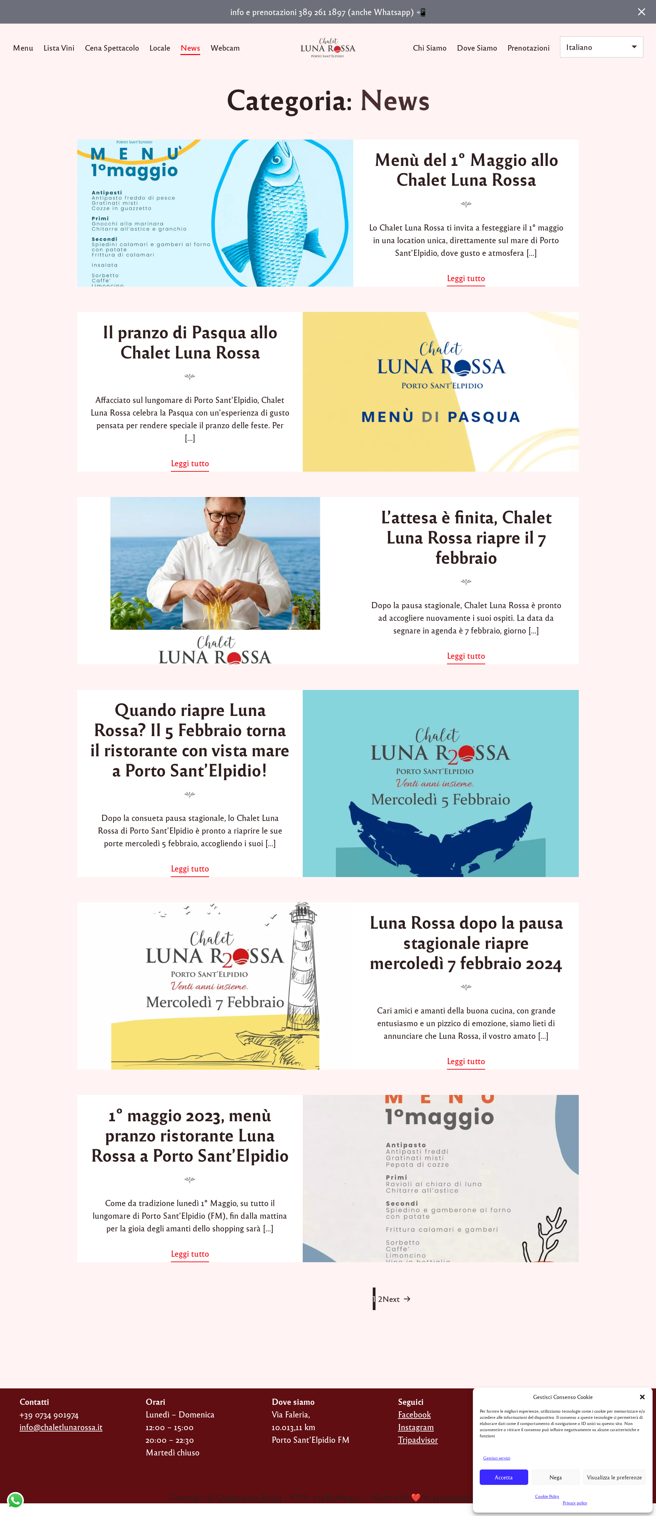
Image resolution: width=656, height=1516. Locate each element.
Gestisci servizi (496, 1458)
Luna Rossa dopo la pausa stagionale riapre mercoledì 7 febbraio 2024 (466, 942)
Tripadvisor (418, 1439)
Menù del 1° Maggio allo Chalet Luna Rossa (466, 169)
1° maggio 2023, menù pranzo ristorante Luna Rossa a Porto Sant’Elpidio (190, 1134)
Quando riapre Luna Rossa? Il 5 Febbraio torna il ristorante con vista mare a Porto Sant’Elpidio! (189, 739)
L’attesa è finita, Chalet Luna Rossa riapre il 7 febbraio (466, 536)
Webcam (225, 47)
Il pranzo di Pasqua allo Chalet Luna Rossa (189, 341)
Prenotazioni (528, 47)
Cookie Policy (547, 1496)
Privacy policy (575, 1502)
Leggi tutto (470, 279)
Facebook (414, 1414)
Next (391, 1299)
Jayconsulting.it (460, 1497)
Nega (555, 1477)
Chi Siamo (430, 47)
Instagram (416, 1427)
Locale (159, 47)
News (190, 47)
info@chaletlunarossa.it (60, 1427)
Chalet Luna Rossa (249, 1497)
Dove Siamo (477, 47)
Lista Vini (58, 47)
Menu (23, 47)
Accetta (504, 1477)
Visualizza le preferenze (614, 1477)
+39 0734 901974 (49, 1414)
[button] (642, 1397)
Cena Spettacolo (112, 47)
